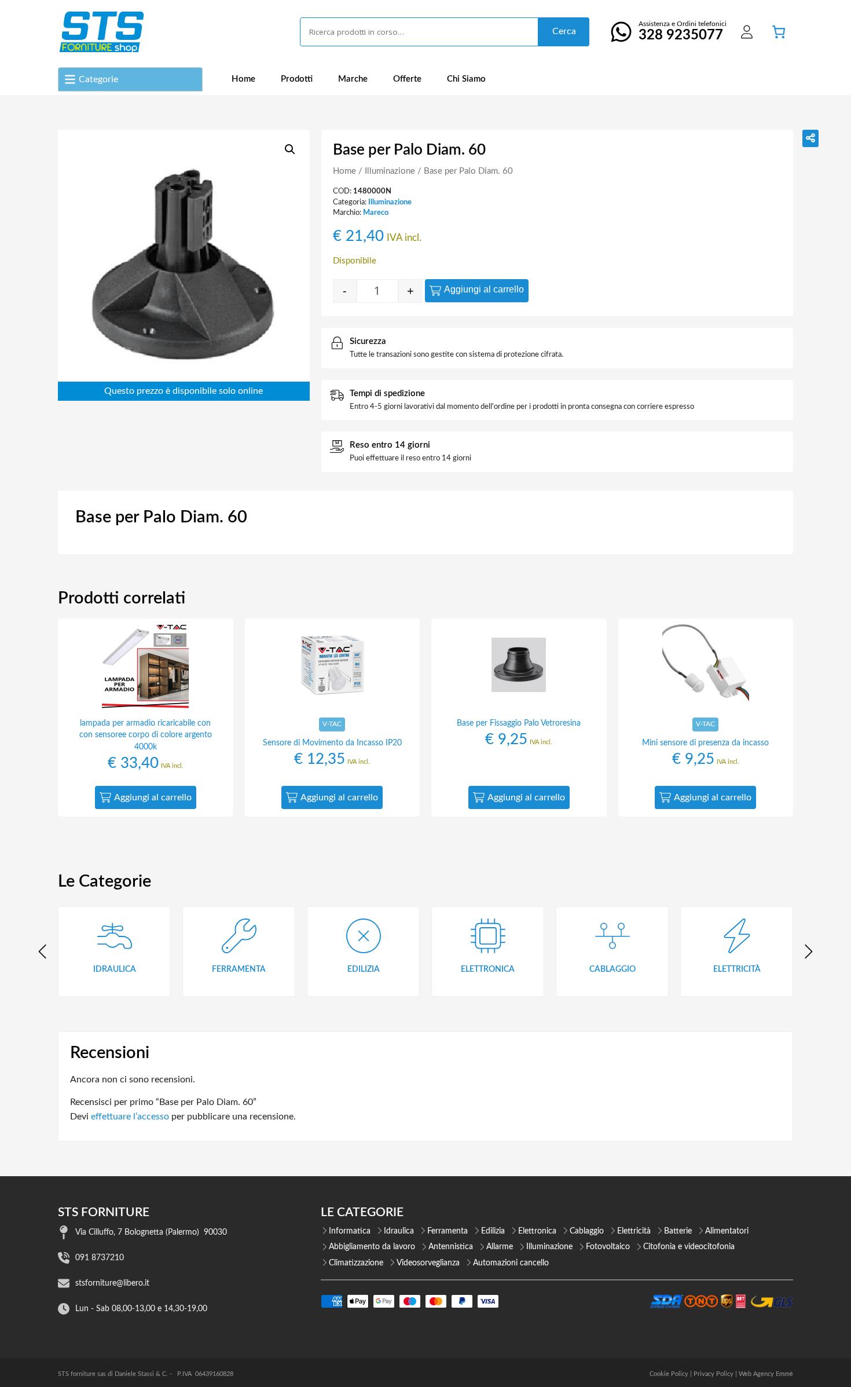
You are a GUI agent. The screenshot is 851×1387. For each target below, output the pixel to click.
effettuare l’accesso (130, 1116)
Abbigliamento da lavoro (372, 1247)
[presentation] (43, 951)
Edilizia (493, 1231)
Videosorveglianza (428, 1263)
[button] (290, 149)
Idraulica (399, 1231)
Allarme (499, 1247)
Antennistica (450, 1247)
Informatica (350, 1231)
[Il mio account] (747, 31)
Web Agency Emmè (766, 1374)
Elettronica (537, 1231)
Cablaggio (587, 1231)
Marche (353, 79)
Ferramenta (447, 1231)
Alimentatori (727, 1231)
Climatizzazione (356, 1263)
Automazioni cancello (511, 1263)
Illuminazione (390, 171)
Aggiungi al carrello (484, 289)
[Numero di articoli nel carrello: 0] (778, 31)
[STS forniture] (101, 32)
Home (243, 79)
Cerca (564, 31)
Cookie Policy (669, 1374)
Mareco (375, 212)
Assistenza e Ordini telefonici (683, 31)
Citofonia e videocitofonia (689, 1247)
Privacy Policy (713, 1374)
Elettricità (634, 1231)
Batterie (678, 1231)
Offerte (407, 79)
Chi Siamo (466, 79)
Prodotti (297, 79)
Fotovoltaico (608, 1247)
